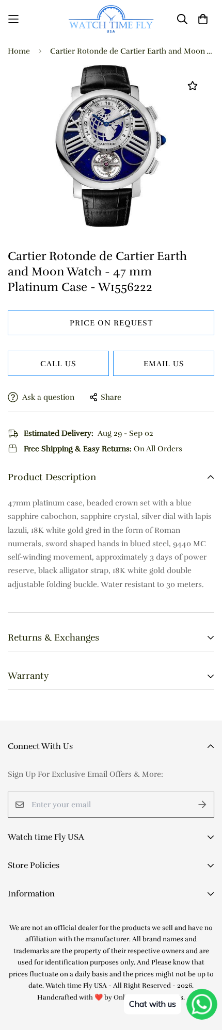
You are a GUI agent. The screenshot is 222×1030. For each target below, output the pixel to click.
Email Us (164, 363)
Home (19, 51)
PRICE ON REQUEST (111, 323)
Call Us (58, 363)
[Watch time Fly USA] (111, 19)
